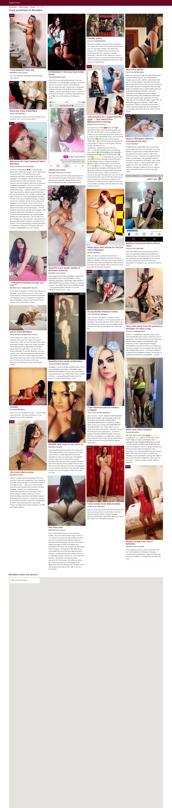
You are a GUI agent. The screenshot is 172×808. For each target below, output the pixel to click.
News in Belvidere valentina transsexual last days (139, 139)
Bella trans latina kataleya (138, 429)
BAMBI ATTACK (14, 3)
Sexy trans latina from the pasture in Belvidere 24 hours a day (144, 327)
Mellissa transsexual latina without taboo (143, 244)
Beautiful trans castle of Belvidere (65, 361)
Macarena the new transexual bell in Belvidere (27, 162)
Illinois (32, 7)
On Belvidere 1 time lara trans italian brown (66, 73)
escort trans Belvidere (21, 332)
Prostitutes (13, 7)
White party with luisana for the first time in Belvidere (105, 248)
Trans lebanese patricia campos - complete (103, 408)
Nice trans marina (134, 69)
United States (23, 7)
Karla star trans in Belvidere (23, 111)
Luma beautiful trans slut (22, 70)
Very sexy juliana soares (22, 472)
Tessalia (14, 407)
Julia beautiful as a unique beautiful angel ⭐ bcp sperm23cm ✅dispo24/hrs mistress (104, 119)
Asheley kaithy (94, 38)
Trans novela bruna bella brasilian (103, 504)
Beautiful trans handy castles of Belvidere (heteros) (64, 269)
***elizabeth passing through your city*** (27, 283)
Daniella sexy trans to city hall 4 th (66, 444)
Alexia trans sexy (57, 170)
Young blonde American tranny (102, 311)
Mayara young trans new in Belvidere (139, 542)
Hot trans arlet (56, 527)
